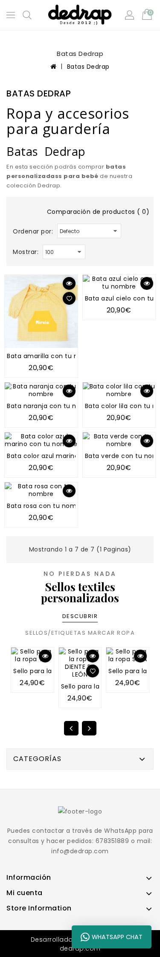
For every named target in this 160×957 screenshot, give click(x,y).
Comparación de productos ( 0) (98, 211)
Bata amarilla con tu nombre (53, 356)
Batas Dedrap (88, 66)
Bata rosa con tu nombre (47, 506)
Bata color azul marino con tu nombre (67, 456)
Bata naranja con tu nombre (52, 406)
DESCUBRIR (80, 616)
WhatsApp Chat (117, 937)
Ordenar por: (33, 231)
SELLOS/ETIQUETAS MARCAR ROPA (80, 633)
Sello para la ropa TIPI (47, 671)
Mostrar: (25, 252)
